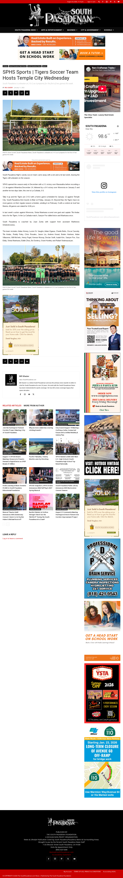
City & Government (90, 30)
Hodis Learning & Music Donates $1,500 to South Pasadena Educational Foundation (14, 488)
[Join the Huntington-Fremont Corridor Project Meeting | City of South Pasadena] (15, 417)
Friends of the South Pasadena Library (65, 482)
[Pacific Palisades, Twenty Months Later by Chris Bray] (41, 446)
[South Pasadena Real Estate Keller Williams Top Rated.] (61, 41)
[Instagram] (106, 1)
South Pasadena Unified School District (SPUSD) (12, 453)
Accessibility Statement (61, 855)
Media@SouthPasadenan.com (61, 852)
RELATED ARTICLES (12, 405)
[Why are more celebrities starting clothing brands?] (41, 417)
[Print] (27, 93)
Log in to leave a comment (13, 538)
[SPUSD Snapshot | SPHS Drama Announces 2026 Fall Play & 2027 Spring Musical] (41, 475)
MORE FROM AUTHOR (34, 405)
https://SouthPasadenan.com (27, 379)
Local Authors (34, 453)
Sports (44, 66)
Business (71, 30)
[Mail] (30, 394)
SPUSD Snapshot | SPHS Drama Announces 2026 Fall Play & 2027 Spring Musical (41, 488)
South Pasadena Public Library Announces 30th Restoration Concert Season (67, 488)
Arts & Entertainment (51, 30)
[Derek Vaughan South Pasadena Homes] (21, 325)
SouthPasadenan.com (94, 217)
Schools (108, 30)
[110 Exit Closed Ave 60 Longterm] (102, 797)
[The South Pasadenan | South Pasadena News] (61, 15)
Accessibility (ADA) (109, 872)
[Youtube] (118, 1)
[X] (114, 1)
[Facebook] (103, 1)
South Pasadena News (25, 30)
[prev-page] (4, 524)
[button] (99, 2)
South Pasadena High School (18, 66)
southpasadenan (112, 217)
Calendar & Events (35, 509)
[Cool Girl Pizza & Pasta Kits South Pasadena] (102, 412)
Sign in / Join (91, 2)
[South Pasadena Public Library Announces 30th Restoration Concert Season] (68, 475)
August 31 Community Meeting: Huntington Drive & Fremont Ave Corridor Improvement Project (67, 514)
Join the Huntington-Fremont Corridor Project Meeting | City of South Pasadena (14, 430)
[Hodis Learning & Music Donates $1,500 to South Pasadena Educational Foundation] (15, 475)
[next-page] (7, 524)
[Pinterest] (110, 1)
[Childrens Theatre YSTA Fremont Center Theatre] (102, 722)
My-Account (68, 872)
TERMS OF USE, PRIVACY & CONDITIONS (87, 872)
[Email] (21, 93)
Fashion (32, 425)
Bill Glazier (8, 87)
